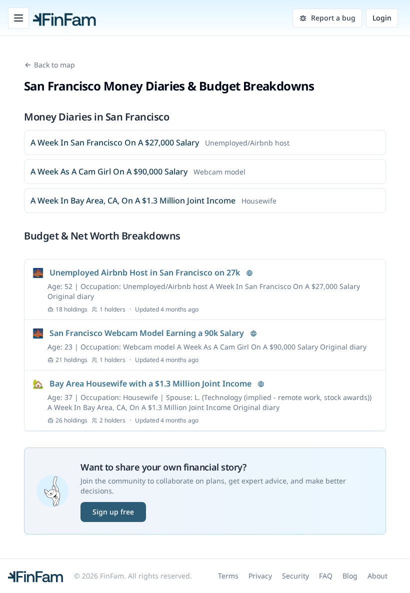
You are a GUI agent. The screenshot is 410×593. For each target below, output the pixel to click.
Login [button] (382, 17)
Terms (228, 575)
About (378, 575)
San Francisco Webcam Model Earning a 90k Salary (147, 333)
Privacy (260, 575)
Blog (350, 575)
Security (295, 575)
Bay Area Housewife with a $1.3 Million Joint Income (151, 383)
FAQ (325, 575)
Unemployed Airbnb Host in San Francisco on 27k (145, 272)
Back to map (54, 65)
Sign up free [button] (113, 511)
